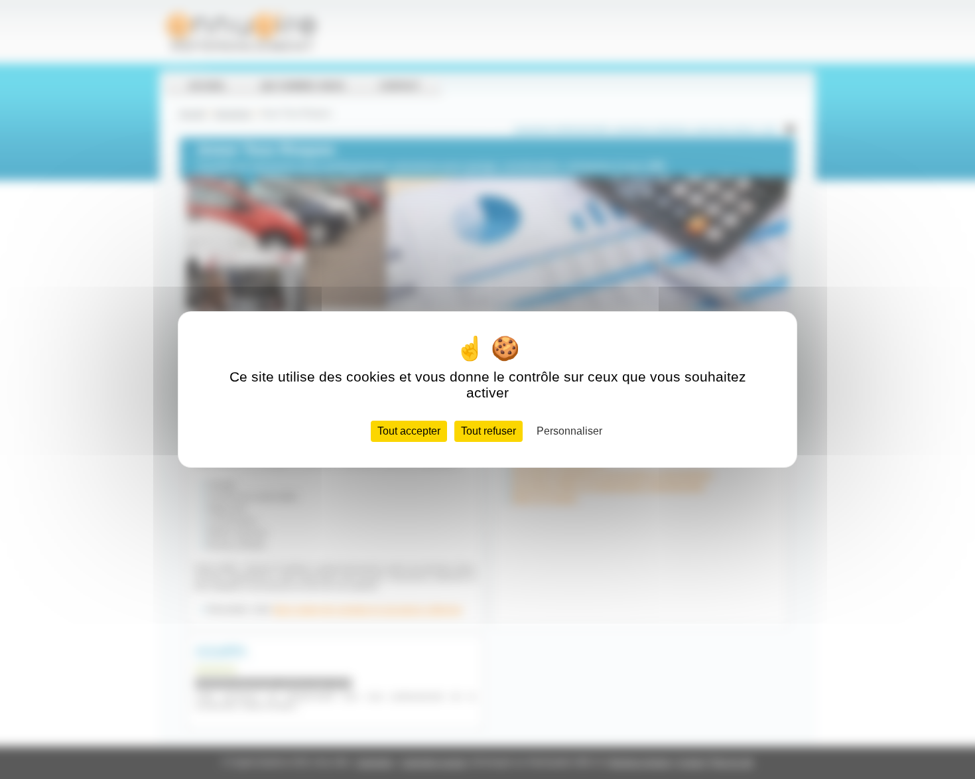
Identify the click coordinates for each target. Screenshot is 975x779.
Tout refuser (488, 431)
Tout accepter (408, 431)
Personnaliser (569, 431)
